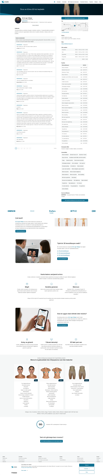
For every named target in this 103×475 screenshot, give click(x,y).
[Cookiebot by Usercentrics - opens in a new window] (14, 473)
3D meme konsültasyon (64, 253)
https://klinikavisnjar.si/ (67, 43)
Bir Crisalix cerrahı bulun (73, 1)
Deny (87, 472)
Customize (86, 468)
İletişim (96, 1)
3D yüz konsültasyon (64, 251)
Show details (23, 470)
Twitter (98, 459)
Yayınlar (91, 1)
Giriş (100, 1)
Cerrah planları (21, 461)
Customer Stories (84, 1)
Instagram (98, 458)
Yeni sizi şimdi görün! (20, 231)
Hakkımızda (5, 458)
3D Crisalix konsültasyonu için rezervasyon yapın (75, 18)
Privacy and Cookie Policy (26, 467)
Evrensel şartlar (80, 458)
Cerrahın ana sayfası (23, 458)
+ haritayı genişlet (65, 32)
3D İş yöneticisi (21, 459)
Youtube (98, 461)
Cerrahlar (64, 1)
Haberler (4, 461)
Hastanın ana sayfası (42, 458)
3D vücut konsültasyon (64, 255)
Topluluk (40, 461)
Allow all (86, 465)
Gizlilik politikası (80, 459)
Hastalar (59, 1)
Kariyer (4, 459)
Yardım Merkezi (63, 459)
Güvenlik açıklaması (81, 461)
